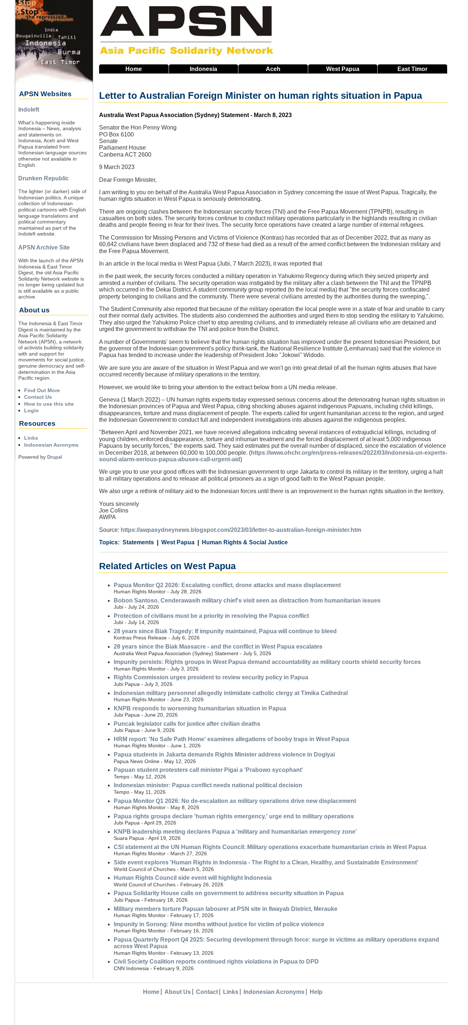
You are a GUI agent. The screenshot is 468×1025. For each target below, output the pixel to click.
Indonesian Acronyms (51, 445)
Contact (207, 992)
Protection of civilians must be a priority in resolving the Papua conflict (211, 616)
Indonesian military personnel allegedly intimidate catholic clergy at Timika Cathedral (231, 693)
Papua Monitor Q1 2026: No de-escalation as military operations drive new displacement (235, 801)
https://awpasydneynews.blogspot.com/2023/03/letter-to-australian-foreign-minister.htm (241, 530)
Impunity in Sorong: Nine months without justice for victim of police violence (219, 924)
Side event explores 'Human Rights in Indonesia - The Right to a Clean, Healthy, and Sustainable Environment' (266, 862)
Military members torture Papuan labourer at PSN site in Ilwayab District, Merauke (225, 909)
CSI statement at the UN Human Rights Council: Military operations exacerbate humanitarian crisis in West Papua (270, 847)
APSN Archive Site (44, 247)
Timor (412, 69)
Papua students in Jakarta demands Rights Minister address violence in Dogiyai (224, 754)
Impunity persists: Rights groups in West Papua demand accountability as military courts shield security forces (267, 662)
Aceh (273, 69)
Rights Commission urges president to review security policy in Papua (211, 677)
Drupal (54, 457)
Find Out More (42, 390)
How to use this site (49, 404)
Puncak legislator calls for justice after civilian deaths (187, 724)
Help (316, 992)
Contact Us (38, 397)
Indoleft (28, 109)
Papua (342, 69)
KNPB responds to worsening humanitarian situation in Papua (200, 708)
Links (31, 438)
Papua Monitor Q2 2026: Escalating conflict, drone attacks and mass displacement (227, 585)
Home (133, 69)
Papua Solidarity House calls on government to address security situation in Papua (229, 893)
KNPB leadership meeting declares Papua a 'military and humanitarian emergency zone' (235, 832)
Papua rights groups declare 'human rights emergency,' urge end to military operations (234, 816)
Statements (138, 542)
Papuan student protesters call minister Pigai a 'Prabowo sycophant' (208, 770)
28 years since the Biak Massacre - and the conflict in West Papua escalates (218, 646)
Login (31, 410)
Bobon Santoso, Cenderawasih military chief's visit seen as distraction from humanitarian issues (247, 600)
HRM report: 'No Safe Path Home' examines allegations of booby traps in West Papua (231, 739)
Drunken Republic (43, 178)
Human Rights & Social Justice (245, 542)
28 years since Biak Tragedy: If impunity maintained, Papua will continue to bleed (225, 631)
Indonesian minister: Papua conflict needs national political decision (208, 785)
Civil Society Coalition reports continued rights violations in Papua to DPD (216, 961)
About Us (178, 992)
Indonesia (203, 69)
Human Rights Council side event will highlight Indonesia (193, 878)
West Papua (178, 542)
